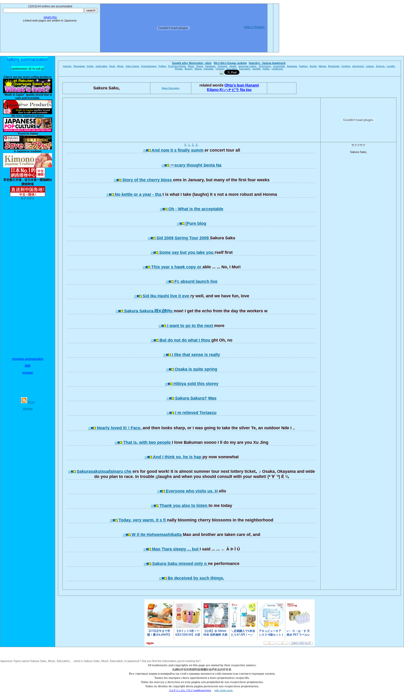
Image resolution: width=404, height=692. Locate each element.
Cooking (346, 66)
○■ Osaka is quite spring (191, 369)
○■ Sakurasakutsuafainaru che (100, 471)
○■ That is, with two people (143, 442)
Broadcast (334, 66)
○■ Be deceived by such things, (191, 578)
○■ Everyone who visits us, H (188, 491)
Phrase (179, 68)
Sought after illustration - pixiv (192, 63)
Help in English (254, 27)
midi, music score (223, 690)
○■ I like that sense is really (191, 354)
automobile (279, 66)
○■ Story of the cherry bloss (143, 180)
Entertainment (149, 66)
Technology (265, 66)
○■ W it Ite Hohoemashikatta (153, 534)
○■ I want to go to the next (186, 325)
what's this (50, 17)
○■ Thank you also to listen (180, 505)
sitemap (28, 408)
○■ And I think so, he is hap (173, 457)
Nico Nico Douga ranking (230, 63)
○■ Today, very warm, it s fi (138, 520)
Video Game (133, 66)
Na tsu (246, 90)
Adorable (209, 68)
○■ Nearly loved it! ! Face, (115, 428)
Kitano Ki (215, 90)
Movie (120, 66)
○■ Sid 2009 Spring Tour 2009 (179, 238)
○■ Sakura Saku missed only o (176, 563)
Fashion (303, 66)
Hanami (252, 85)
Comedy (220, 68)
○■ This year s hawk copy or (172, 267)
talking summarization (27, 59)
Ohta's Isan (234, 85)
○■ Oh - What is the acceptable (191, 209)
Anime (90, 66)
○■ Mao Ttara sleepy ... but (171, 549)
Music (191, 66)
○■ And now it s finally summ (174, 150)
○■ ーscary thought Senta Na (191, 165)
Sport (112, 66)
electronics (358, 66)
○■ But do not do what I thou (181, 340)
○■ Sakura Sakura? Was (191, 398)
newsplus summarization (27, 359)
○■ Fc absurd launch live (191, 281)
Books (313, 66)
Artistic (266, 68)
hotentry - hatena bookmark (267, 63)
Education (245, 68)
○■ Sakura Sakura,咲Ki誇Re (144, 311)
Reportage (79, 66)
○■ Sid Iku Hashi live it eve (162, 296)
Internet (67, 66)
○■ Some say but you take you (183, 252)
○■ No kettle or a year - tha (134, 194)
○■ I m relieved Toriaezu (191, 412)
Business (292, 66)
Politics (163, 66)
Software (223, 66)
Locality (391, 66)
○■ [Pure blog (191, 223)
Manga (323, 66)
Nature (198, 68)
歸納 (27, 365)
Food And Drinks (177, 66)
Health (233, 66)
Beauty (189, 68)
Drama (200, 66)
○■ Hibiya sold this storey (191, 383)
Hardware (210, 66)
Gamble (256, 68)
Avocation (232, 68)
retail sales (102, 66)
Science (380, 66)
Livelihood (277, 68)
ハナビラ (232, 90)
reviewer (27, 372)
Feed (30, 402)
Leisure (370, 66)
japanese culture (247, 66)
